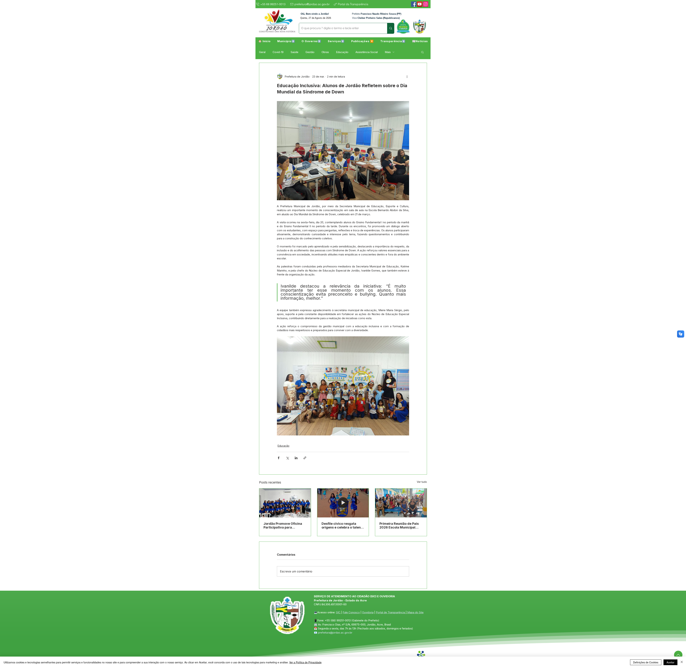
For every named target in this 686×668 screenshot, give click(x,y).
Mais (388, 52)
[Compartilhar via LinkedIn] (296, 458)
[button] (286, 41)
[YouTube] (419, 4)
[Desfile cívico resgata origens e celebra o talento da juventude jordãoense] (343, 502)
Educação (342, 52)
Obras (325, 52)
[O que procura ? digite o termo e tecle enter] (390, 28)
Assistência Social (367, 52)
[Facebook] (413, 4)
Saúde (294, 52)
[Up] (678, 655)
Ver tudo (422, 481)
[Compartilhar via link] (305, 458)
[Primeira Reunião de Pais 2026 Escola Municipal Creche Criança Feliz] (401, 502)
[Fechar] (682, 662)
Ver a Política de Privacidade (305, 662)
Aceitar (670, 662)
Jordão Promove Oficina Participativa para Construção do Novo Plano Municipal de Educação (284, 525)
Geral (262, 52)
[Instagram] (425, 4)
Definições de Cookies (645, 662)
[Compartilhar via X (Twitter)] (287, 458)
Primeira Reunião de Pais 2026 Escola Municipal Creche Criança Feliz (399, 525)
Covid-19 (278, 52)
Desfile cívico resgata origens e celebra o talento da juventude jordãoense (343, 525)
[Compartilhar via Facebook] (278, 458)
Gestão (309, 52)
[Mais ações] (407, 76)
